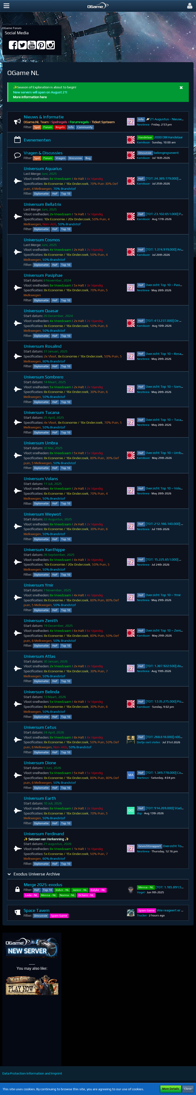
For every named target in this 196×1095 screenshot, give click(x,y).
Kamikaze (143, 142)
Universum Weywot (42, 514)
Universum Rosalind (42, 346)
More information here (30, 97)
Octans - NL (86, 895)
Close (188, 1088)
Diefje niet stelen (148, 742)
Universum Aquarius (43, 168)
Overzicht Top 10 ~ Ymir (163, 595)
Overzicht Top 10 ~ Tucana (165, 420)
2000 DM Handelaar (168, 137)
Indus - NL (62, 890)
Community (85, 127)
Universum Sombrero (43, 376)
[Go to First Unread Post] (131, 122)
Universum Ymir (38, 585)
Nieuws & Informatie (44, 116)
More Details (170, 1088)
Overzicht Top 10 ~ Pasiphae (166, 285)
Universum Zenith (41, 620)
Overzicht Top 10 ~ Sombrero (167, 386)
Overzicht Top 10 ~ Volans (165, 488)
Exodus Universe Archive (36, 873)
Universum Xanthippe (44, 549)
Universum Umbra (41, 442)
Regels (60, 127)
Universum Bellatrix (42, 204)
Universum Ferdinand (44, 833)
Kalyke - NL (98, 890)
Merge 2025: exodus (43, 884)
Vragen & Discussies (43, 152)
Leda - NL (31, 895)
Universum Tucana (41, 412)
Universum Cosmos (42, 239)
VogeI (141, 892)
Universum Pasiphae (43, 275)
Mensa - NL (48, 895)
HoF (55, 193)
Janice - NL (80, 890)
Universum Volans (41, 478)
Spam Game (59, 915)
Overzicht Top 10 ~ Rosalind (166, 354)
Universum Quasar (41, 310)
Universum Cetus (40, 727)
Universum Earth (40, 798)
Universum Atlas (39, 656)
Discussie (75, 158)
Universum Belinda (41, 691)
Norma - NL (67, 895)
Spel (37, 127)
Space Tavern (36, 910)
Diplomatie (41, 193)
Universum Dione (40, 762)
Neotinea (143, 124)
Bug (88, 158)
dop (139, 813)
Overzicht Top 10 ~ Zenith (165, 630)
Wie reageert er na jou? (174, 910)
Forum (48, 127)
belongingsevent (166, 153)
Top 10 (65, 193)
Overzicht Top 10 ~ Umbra (165, 453)
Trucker (142, 915)
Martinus (143, 777)
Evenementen (37, 139)
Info (71, 127)
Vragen (60, 158)
